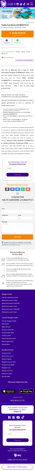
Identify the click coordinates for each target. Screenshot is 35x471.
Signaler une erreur (7, 370)
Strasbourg (18, 27)
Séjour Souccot (6, 327)
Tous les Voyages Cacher (9, 321)
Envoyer (17, 237)
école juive (8, 78)
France (24, 27)
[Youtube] (18, 418)
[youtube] (21, 4)
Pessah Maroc (6, 344)
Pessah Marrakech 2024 (9, 338)
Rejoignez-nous (6, 368)
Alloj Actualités (6, 376)
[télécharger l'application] (15, 4)
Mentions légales (6, 359)
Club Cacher (5, 324)
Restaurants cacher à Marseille (10, 309)
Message (4, 221)
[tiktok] (24, 4)
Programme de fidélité (8, 365)
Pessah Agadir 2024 (7, 341)
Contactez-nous (6, 353)
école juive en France (23, 153)
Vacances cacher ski (7, 330)
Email (19, 215)
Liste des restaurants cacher (10, 297)
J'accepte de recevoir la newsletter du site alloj (17, 242)
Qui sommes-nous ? (7, 356)
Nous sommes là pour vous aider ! (17, 451)
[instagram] (17, 4)
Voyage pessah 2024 (8, 332)
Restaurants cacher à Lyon (9, 306)
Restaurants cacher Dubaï (9, 312)
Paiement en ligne (7, 373)
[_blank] (12, 4)
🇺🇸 (27, 4)
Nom (3, 208)
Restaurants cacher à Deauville (11, 303)
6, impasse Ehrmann (8, 27)
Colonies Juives (6, 335)
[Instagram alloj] (13, 418)
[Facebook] (9, 418)
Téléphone (5, 215)
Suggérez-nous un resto (9, 362)
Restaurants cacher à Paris (9, 300)
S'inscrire (17, 175)
